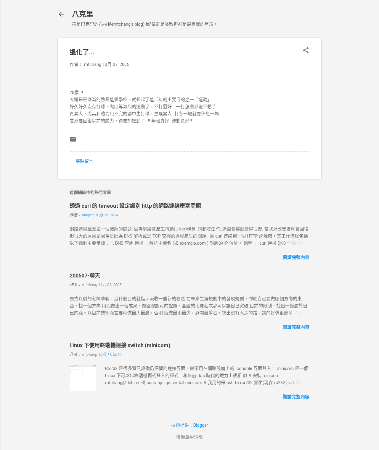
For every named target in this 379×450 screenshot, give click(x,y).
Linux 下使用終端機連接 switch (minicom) (120, 345)
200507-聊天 (85, 275)
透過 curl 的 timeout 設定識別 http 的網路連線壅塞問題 (135, 206)
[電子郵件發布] (73, 141)
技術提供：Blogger (189, 425)
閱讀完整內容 (296, 257)
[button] (305, 51)
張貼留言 (84, 161)
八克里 (82, 14)
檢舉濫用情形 (189, 437)
